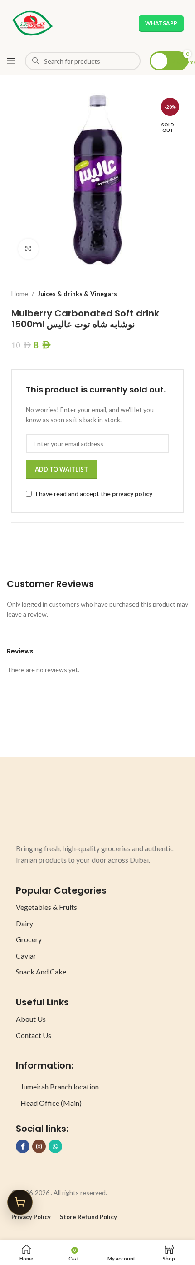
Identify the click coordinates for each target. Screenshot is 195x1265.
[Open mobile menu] (11, 61)
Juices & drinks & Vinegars (77, 293)
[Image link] (50, 809)
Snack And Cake (41, 971)
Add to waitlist (61, 469)
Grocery (29, 939)
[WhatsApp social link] (55, 1146)
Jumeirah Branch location (59, 1086)
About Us (31, 1018)
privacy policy (132, 493)
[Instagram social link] (39, 1146)
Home (19, 293)
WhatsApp (161, 23)
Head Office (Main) (51, 1103)
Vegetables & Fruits (46, 907)
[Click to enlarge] (28, 249)
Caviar (26, 955)
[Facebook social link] (22, 1146)
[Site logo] (32, 22)
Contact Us (33, 1035)
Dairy (24, 923)
